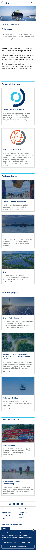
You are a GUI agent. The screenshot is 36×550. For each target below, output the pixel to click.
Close (33, 530)
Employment (6, 512)
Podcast (22, 517)
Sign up (5, 528)
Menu (33, 3)
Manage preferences (18, 546)
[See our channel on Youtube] (18, 504)
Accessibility (6, 516)
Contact (4, 509)
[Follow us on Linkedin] (14, 504)
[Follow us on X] (22, 504)
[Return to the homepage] (5, 2)
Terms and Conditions (23, 513)
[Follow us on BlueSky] (10, 504)
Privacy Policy (24, 509)
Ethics (3, 519)
